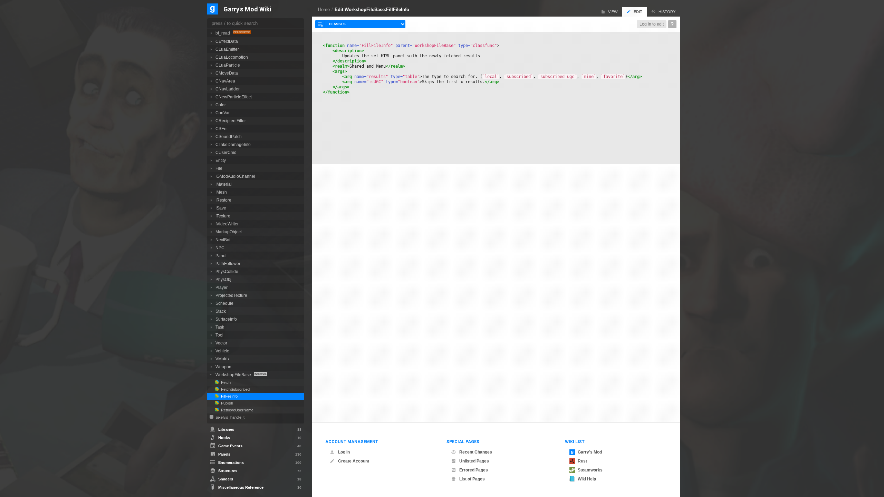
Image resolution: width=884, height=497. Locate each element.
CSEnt (221, 128)
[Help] (672, 24)
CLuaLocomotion (231, 57)
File (218, 168)
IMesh (221, 192)
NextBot (222, 239)
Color (220, 105)
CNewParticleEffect (233, 97)
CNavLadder (227, 89)
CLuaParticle (227, 65)
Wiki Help (587, 479)
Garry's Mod (590, 452)
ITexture (222, 216)
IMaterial (223, 184)
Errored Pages (473, 470)
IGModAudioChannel (235, 176)
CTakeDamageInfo (233, 144)
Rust (582, 461)
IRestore (223, 200)
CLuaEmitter (227, 49)
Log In (344, 452)
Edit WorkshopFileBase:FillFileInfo (372, 9)
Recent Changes (475, 452)
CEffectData (226, 41)
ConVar (222, 112)
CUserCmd (226, 152)
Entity (220, 160)
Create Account (353, 461)
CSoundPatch (228, 136)
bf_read (223, 33)
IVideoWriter (227, 224)
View (612, 12)
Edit (638, 12)
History (667, 12)
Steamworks (590, 470)
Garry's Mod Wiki (247, 9)
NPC (219, 247)
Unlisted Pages (474, 461)
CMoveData (226, 73)
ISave (220, 208)
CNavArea (225, 81)
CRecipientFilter (230, 120)
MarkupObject (228, 232)
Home (324, 9)
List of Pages (472, 479)
